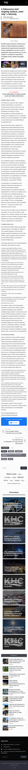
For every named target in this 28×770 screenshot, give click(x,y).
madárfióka (19, 451)
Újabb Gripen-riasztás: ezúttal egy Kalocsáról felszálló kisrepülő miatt (12, 538)
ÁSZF (24, 751)
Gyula (14, 477)
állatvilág (11, 451)
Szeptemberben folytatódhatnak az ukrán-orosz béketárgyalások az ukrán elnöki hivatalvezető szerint (13, 642)
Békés (20, 474)
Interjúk (17, 480)
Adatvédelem (19, 751)
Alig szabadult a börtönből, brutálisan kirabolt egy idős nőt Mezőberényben (13, 553)
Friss (12, 448)
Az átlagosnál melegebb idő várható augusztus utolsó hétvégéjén (14, 629)
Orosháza (7, 477)
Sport (11, 480)
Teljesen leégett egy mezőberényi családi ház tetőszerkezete (12, 569)
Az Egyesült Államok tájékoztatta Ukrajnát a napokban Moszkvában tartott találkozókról (12, 521)
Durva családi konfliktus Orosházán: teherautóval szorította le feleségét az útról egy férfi (13, 506)
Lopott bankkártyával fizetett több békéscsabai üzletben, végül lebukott (13, 613)
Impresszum (7, 751)
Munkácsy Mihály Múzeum (14, 483)
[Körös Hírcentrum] (5, 2)
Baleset (21, 477)
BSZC (22, 480)
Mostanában (14, 492)
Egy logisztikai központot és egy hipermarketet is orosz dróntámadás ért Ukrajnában (13, 583)
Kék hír (6, 480)
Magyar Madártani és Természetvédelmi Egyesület (11, 455)
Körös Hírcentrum (8, 17)
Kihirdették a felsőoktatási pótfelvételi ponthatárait (13, 600)
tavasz (10, 459)
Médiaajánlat (4, 753)
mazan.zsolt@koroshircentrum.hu (12, 749)
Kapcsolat (12, 751)
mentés (4, 459)
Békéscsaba (11, 474)
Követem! (15, 422)
